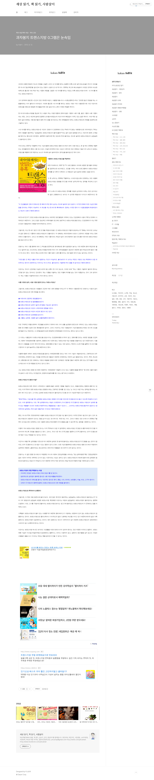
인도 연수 (115, 186)
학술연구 (114, 243)
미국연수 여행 (117, 200)
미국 (128, 302)
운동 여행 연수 (116, 162)
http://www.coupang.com (30, 652)
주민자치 (120, 293)
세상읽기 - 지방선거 (118, 89)
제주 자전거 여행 (117, 180)
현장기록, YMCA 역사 (119, 239)
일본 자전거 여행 (117, 171)
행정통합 (114, 302)
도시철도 (114, 293)
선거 (124, 299)
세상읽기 (114, 97)
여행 (135, 305)
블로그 (114, 158)
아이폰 (119, 308)
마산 (134, 296)
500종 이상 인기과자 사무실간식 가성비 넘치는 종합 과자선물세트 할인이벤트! (51, 675)
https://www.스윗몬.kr (29, 668)
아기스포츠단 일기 (117, 85)
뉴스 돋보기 (115, 123)
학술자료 (115, 249)
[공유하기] (26, 689)
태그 (26, 12)
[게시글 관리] (29, 689)
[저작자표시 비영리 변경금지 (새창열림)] (45, 689)
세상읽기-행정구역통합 (119, 108)
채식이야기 (115, 232)
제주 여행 (115, 183)
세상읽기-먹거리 (117, 104)
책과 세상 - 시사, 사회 (119, 137)
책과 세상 (115, 134)
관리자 (76, 12)
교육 (125, 296)
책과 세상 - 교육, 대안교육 (120, 146)
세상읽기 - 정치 (117, 93)
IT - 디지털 (115, 224)
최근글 (114, 275)
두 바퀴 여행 (116, 168)
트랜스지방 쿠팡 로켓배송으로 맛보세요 (39, 655)
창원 (120, 299)
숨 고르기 (115, 221)
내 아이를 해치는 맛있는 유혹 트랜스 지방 (47, 547)
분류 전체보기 (116, 82)
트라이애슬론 (116, 203)
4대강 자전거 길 (117, 177)
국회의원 (114, 305)
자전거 (130, 296)
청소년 (135, 293)
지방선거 (114, 296)
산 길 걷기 (116, 189)
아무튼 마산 (115, 253)
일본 (113, 299)
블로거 (124, 302)
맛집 (130, 293)
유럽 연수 (115, 192)
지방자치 (129, 299)
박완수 (131, 305)
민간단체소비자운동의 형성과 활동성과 (124, 246)
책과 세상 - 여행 (117, 155)
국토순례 (120, 305)
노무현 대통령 (116, 217)
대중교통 (133, 302)
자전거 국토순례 (117, 174)
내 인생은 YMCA (117, 130)
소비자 (114, 119)
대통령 (129, 308)
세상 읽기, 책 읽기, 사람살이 (35, 4)
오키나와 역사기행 (118, 197)
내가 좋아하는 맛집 (118, 210)
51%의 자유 (116, 235)
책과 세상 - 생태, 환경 (119, 143)
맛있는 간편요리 (117, 213)
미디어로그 (38, 12)
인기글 (120, 275)
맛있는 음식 (115, 207)
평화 (119, 302)
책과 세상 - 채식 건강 (119, 149)
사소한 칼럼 (115, 126)
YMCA (135, 299)
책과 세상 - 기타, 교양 (119, 152)
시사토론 (114, 115)
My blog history (117, 268)
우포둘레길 (116, 194)
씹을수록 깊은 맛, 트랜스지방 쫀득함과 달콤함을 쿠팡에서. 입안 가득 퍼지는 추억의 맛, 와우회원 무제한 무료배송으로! (57, 659)
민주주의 (120, 296)
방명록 (64, 12)
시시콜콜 (114, 228)
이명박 (126, 305)
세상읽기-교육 (116, 100)
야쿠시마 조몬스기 (118, 165)
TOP (136, 772)
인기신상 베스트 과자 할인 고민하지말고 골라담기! (44, 671)
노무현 (126, 293)
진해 (117, 299)
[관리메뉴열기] (150, 390)
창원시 (124, 308)
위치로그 (52, 12)
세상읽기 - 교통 (117, 111)
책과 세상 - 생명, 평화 (119, 140)
